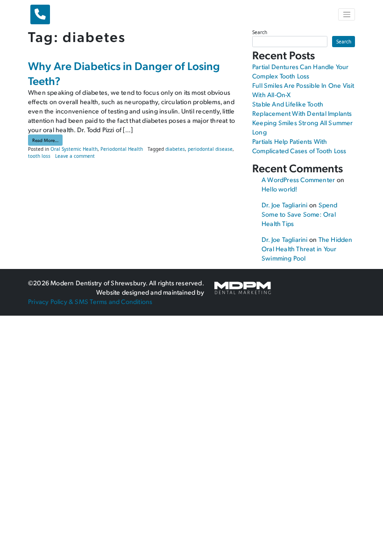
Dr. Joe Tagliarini (285, 205)
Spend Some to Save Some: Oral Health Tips (300, 214)
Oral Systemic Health (74, 149)
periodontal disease (210, 149)
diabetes (175, 149)
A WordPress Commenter (298, 180)
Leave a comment (75, 156)
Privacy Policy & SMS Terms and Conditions (90, 301)
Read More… (47, 140)
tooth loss (39, 156)
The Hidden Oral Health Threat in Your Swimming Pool (307, 248)
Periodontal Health (121, 149)
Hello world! (279, 189)
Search (259, 32)
